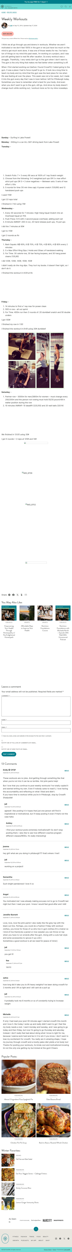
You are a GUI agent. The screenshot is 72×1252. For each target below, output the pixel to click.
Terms (54, 1249)
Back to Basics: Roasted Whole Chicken (53, 1142)
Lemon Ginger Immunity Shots (27, 1202)
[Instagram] (56, 1239)
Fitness (16, 1236)
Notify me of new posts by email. (15, 749)
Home (4, 12)
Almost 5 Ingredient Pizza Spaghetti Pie (18, 1099)
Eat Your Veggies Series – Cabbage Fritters (31, 1173)
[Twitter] (64, 1239)
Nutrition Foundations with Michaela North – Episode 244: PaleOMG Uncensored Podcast (63, 633)
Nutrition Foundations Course (45, 628)
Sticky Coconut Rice (23, 1188)
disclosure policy (33, 38)
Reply (67, 770)
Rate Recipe (7, 34)
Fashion (24, 1236)
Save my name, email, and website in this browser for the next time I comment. (27, 736)
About (41, 1240)
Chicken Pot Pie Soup (19, 1142)
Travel (31, 1236)
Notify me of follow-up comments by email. (19, 743)
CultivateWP (67, 1249)
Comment (6, 696)
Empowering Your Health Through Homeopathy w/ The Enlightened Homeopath (9, 632)
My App (33, 1240)
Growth (16, 1240)
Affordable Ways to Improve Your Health (27, 628)
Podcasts (25, 1240)
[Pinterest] (68, 1239)
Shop (48, 1240)
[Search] (66, 6)
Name (4, 720)
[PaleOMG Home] (9, 6)
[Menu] (70, 6)
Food (39, 1236)
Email (4, 727)
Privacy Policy (48, 1249)
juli (11, 25)
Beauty (45, 1236)
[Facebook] (60, 1239)
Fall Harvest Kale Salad (24, 1159)
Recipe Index (12, 12)
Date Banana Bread (53, 1099)
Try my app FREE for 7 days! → (36, 2)
